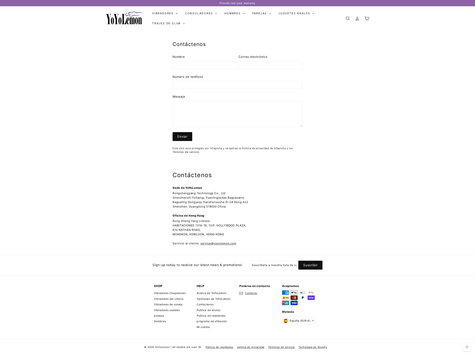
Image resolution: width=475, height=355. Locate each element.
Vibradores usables (167, 310)
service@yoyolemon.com (218, 243)
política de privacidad (251, 347)
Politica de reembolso (211, 315)
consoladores (199, 13)
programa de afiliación (212, 321)
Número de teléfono (188, 77)
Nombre (179, 57)
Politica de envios (208, 310)
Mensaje (179, 96)
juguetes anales (295, 13)
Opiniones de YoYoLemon (213, 298)
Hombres (233, 13)
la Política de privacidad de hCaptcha (263, 148)
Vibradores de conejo (168, 304)
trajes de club (167, 23)
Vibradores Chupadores (170, 293)
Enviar (182, 136)
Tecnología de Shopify (313, 347)
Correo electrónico (253, 57)
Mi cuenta (203, 327)
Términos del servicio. (186, 152)
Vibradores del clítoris (168, 298)
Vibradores (163, 13)
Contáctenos (205, 304)
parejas (260, 13)
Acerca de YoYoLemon (211, 293)
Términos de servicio (281, 347)
